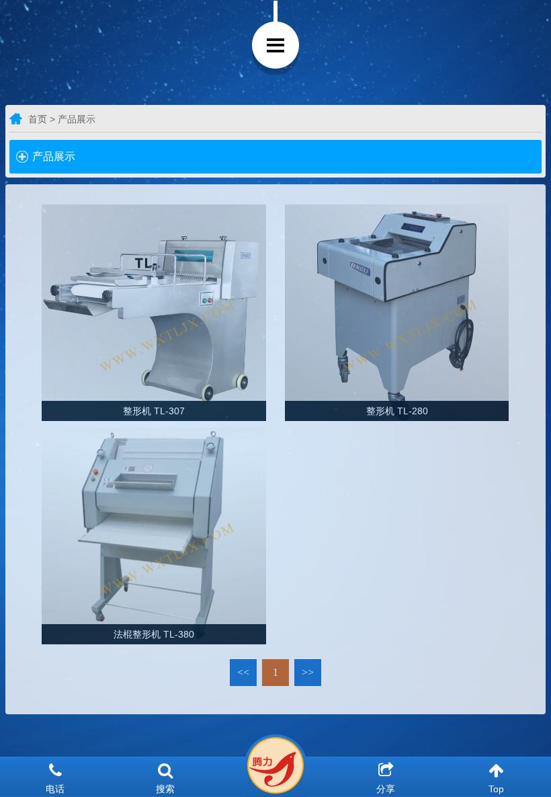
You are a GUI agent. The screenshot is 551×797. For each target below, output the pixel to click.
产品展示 (53, 156)
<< (243, 672)
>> (308, 672)
